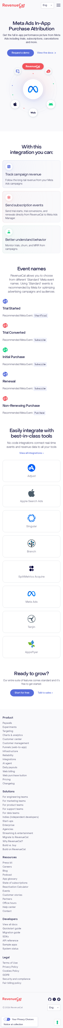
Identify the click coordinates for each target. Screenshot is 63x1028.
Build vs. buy (9, 845)
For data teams (11, 813)
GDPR (6, 975)
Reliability (8, 755)
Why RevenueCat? (13, 841)
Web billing (9, 771)
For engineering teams (15, 796)
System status (10, 948)
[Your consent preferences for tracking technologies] (57, 1022)
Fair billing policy (12, 983)
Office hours (9, 903)
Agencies (8, 829)
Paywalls (7, 723)
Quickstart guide (12, 928)
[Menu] (58, 5)
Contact (7, 911)
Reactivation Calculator (15, 886)
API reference (10, 940)
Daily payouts (10, 767)
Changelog (9, 783)
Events (6, 891)
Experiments (10, 727)
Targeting (8, 731)
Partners (7, 899)
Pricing (6, 779)
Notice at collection (13, 1024)
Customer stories (12, 895)
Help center (9, 907)
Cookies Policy (11, 971)
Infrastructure (10, 751)
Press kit (7, 862)
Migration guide (11, 932)
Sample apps (10, 944)
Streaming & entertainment (18, 833)
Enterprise (8, 825)
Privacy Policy (10, 966)
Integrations (9, 759)
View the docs (45, 52)
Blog (5, 870)
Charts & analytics (13, 735)
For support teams (13, 809)
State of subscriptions (15, 882)
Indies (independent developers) (21, 817)
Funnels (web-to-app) (14, 747)
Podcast (7, 874)
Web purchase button (15, 775)
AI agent (7, 763)
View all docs (10, 924)
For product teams (13, 805)
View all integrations (30, 453)
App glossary (10, 878)
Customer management (16, 743)
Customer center (12, 739)
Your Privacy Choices (23, 1019)
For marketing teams (14, 801)
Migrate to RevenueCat (15, 837)
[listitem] (31, 471)
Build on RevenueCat (14, 849)
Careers (7, 866)
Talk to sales (44, 692)
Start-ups (8, 821)
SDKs (6, 936)
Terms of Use (10, 962)
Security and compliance (16, 979)
